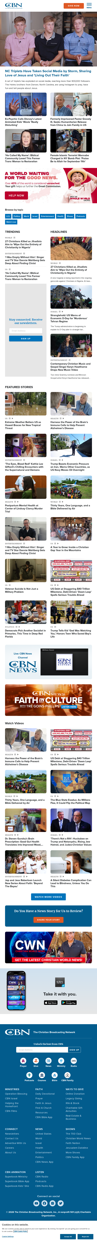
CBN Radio (41, 1176)
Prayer (39, 1098)
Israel (35, 216)
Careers (9, 1147)
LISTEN (39, 1172)
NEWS (39, 1129)
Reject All (85, 1236)
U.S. (8, 216)
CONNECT (11, 1129)
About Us (10, 1152)
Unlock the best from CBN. (48, 1044)
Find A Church (43, 1107)
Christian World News (78, 1138)
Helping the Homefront (12, 1105)
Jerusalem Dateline (77, 1147)
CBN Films (11, 1111)
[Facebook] (44, 1203)
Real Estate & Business (73, 1117)
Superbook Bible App (17, 1181)
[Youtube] (36, 1203)
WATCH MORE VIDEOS (48, 897)
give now (74, 5)
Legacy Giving (74, 1098)
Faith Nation (73, 1143)
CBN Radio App (44, 1186)
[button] (88, 6)
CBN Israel (11, 1098)
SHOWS (70, 1129)
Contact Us (11, 1138)
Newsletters (12, 1133)
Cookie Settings (8, 1236)
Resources (41, 1112)
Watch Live (11, 221)
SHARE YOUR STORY (48, 919)
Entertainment (47, 216)
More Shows (73, 1152)
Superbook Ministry (16, 1176)
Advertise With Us (15, 1143)
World (26, 216)
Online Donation (75, 1093)
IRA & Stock (72, 1103)
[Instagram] (53, 1203)
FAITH (39, 1089)
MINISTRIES (12, 1089)
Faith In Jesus (43, 1103)
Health (60, 216)
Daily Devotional (45, 1093)
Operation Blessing (16, 1093)
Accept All (68, 1236)
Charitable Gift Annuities (74, 1109)
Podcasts (81, 216)
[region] (48, 1231)
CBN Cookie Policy (20, 1231)
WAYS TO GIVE (75, 1089)
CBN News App (44, 1161)
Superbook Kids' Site (17, 1186)
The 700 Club (73, 1133)
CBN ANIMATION (15, 1172)
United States (43, 1133)
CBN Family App (75, 1157)
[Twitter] (61, 1203)
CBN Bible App (43, 1117)
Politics (17, 216)
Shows (70, 216)
